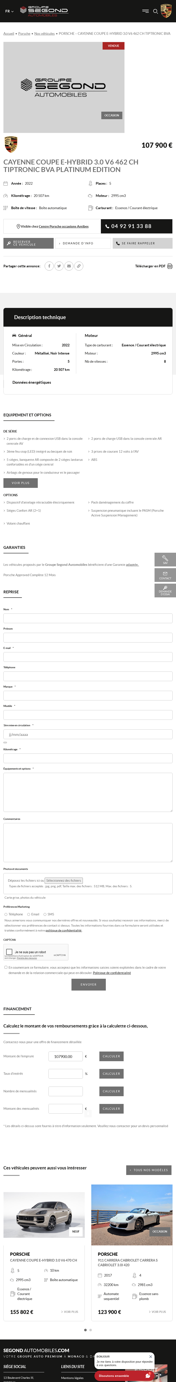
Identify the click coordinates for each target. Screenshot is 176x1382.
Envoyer (89, 988)
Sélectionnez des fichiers (63, 884)
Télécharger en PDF (150, 266)
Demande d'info (78, 243)
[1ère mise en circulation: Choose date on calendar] (5, 744)
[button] (85, 1334)
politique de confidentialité (64, 934)
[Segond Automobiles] (44, 4)
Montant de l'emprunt (18, 1060)
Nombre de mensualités (20, 1095)
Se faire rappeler (138, 243)
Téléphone (16, 918)
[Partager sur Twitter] (59, 266)
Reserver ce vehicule (24, 243)
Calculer (111, 1060)
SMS (51, 918)
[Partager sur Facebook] (49, 266)
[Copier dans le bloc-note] (78, 266)
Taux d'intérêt (13, 1078)
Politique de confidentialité (112, 977)
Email (35, 918)
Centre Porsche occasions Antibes (64, 226)
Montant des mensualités (21, 1113)
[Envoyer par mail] (68, 266)
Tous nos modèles (151, 1174)
